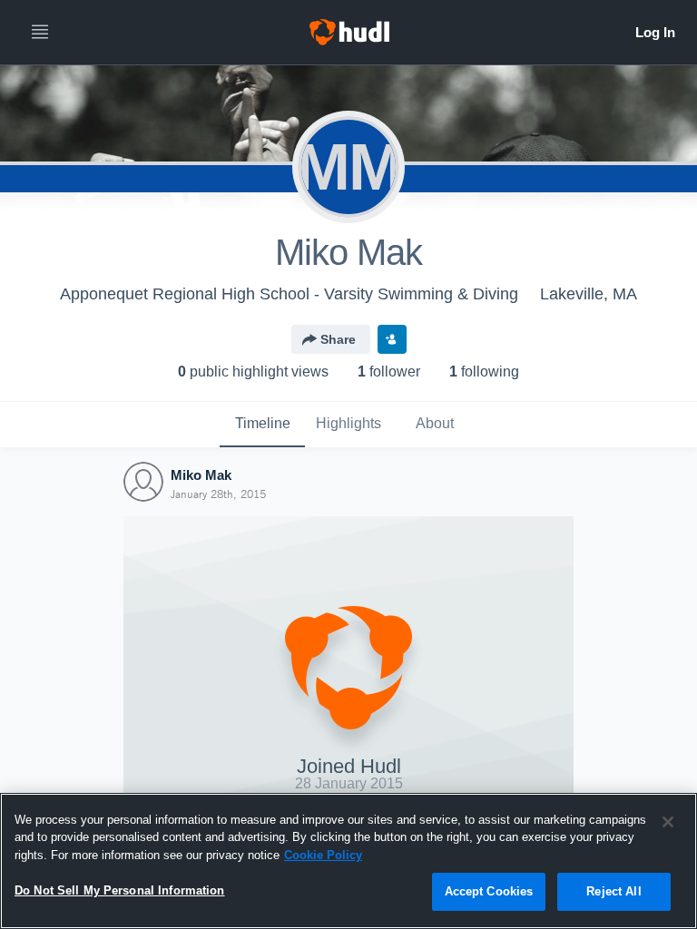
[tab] (262, 424)
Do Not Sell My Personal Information (120, 890)
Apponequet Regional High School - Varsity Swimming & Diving (289, 294)
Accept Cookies (489, 891)
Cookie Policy (323, 855)
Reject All (613, 891)
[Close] (668, 822)
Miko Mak (201, 475)
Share (338, 339)
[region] (348, 861)
